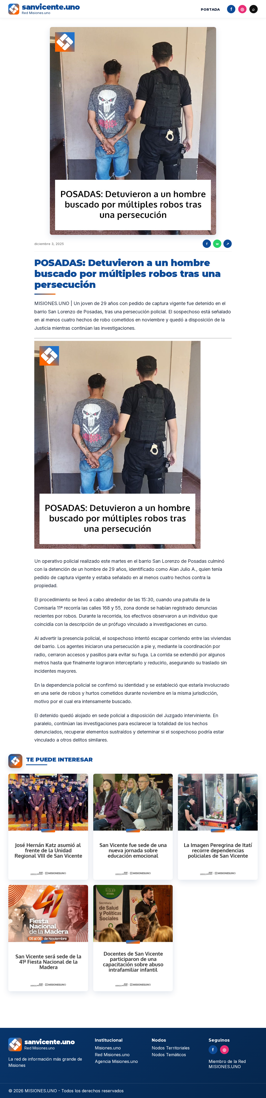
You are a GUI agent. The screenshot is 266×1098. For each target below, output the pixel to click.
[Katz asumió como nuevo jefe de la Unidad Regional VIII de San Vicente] (48, 827)
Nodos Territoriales (171, 1047)
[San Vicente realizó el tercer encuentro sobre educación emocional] (133, 827)
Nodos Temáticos (169, 1054)
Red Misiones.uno (112, 1054)
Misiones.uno (108, 1047)
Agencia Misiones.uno (116, 1061)
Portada (210, 9)
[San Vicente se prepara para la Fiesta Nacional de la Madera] (48, 938)
